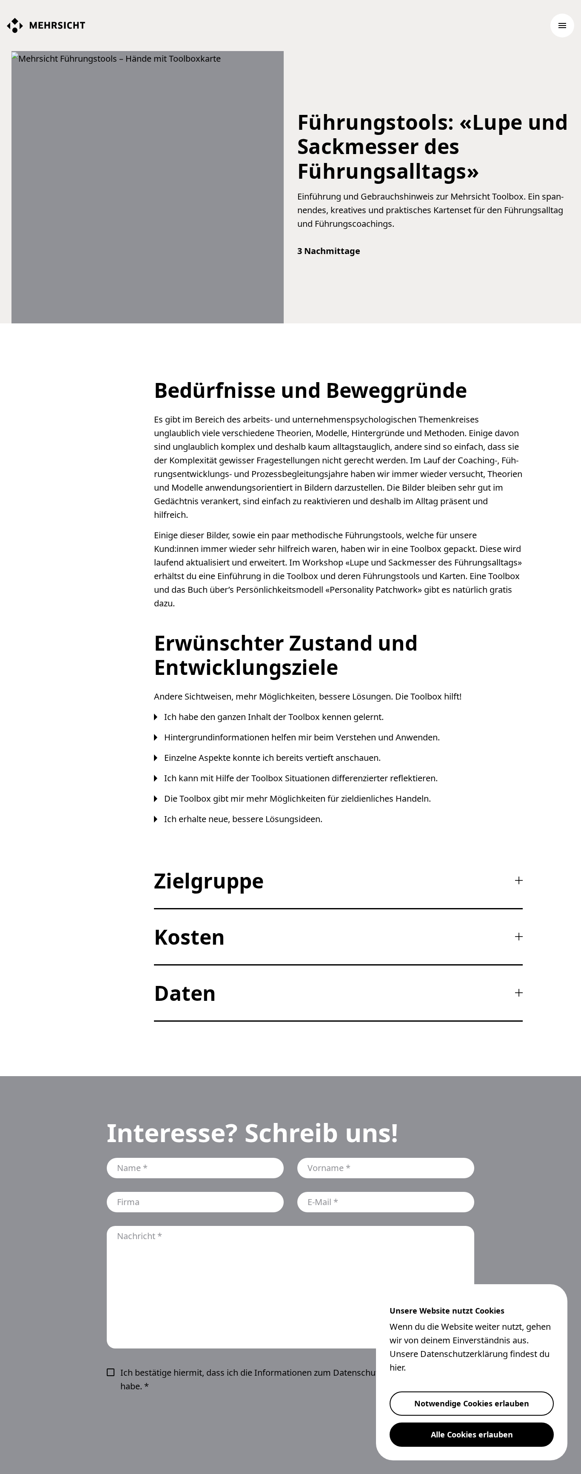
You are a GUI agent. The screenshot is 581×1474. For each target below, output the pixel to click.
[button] (562, 25)
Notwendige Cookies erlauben (471, 1403)
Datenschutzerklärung (464, 1354)
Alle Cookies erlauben (472, 1434)
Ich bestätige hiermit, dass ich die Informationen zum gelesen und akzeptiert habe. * (297, 1379)
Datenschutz (357, 1372)
